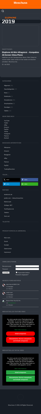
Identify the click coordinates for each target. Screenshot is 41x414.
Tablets (6, 110)
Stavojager (10, 286)
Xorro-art (7, 216)
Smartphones (7, 49)
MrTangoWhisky (12, 302)
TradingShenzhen (9, 169)
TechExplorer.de (9, 209)
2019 (8, 21)
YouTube (6, 120)
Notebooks (7, 96)
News (5, 92)
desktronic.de (8, 194)
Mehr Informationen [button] (21, 330)
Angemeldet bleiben (24, 272)
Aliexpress (7, 147)
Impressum (7, 252)
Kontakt (6, 245)
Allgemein (7, 85)
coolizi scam (9, 292)
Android (6, 138)
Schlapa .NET (8, 205)
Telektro (6, 212)
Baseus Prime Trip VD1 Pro (13, 300)
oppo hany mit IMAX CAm (12, 284)
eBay (5, 125)
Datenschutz (8, 248)
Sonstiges (7, 107)
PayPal (6, 129)
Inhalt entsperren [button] (20, 333)
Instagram (7, 133)
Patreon (6, 136)
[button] (11, 179)
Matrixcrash (7, 201)
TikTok (6, 131)
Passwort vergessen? (22, 274)
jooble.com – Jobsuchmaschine (13, 198)
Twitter (6, 123)
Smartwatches (8, 103)
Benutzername (6, 266)
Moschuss (20, 2)
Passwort (5, 269)
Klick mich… (7, 237)
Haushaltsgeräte (9, 89)
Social (6, 241)
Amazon (6, 127)
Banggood (7, 154)
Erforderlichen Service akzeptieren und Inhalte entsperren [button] (20, 340)
